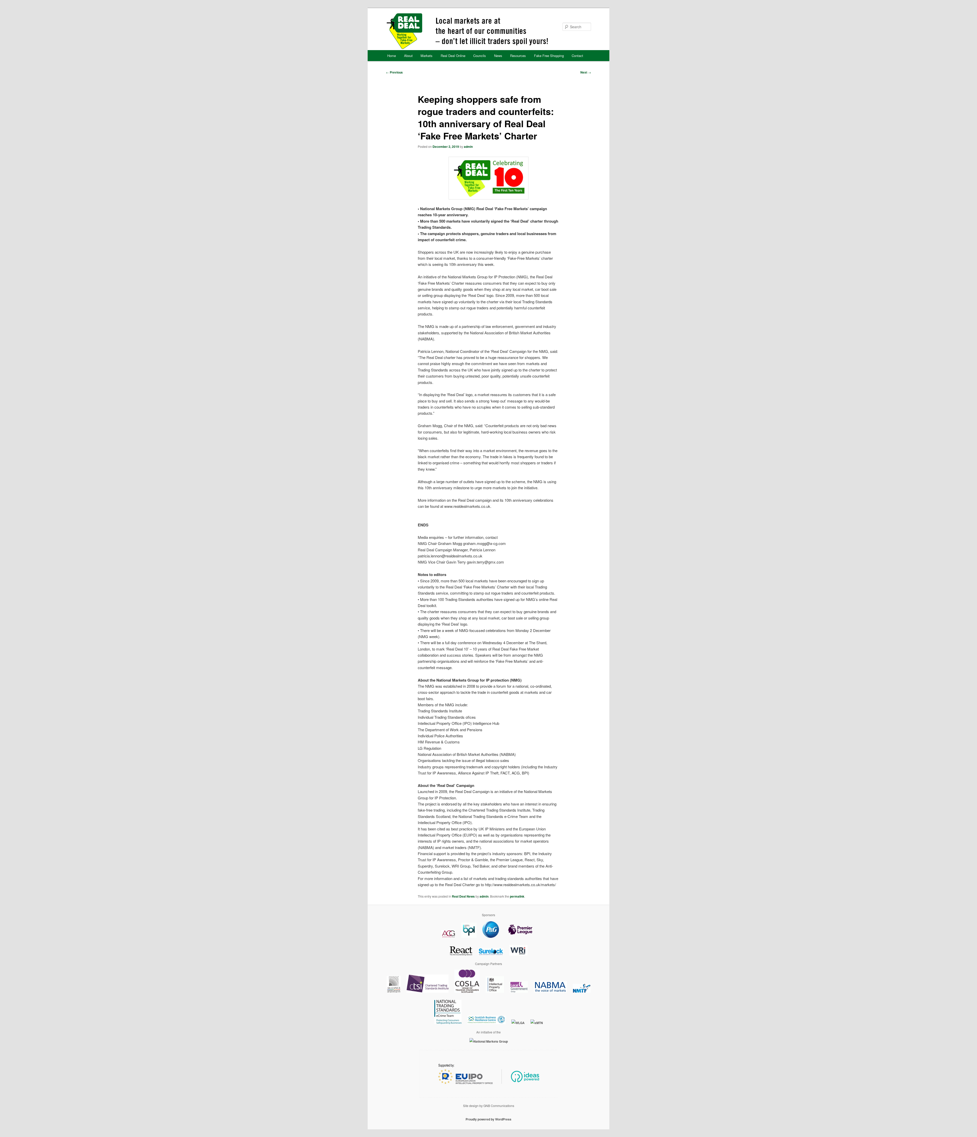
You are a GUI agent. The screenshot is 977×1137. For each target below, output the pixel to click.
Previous (394, 72)
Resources (518, 55)
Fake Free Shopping (549, 55)
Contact (577, 55)
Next (585, 72)
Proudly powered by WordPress (488, 1119)
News (498, 55)
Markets (427, 55)
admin (468, 146)
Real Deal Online (453, 55)
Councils (479, 55)
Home (391, 55)
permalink (517, 896)
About (408, 55)
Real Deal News (463, 896)
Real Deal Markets (488, 31)
